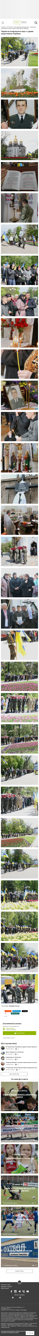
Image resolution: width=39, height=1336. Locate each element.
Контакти (22, 1294)
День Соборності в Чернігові (15, 1052)
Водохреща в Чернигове (13, 1057)
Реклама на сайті (5, 1284)
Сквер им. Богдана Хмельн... (10, 1171)
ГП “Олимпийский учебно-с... (10, 1203)
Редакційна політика (13, 1332)
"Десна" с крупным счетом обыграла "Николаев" (19, 1251)
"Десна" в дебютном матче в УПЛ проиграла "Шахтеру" (19, 1189)
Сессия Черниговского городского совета (19, 1095)
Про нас (17, 1294)
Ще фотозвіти (19, 1271)
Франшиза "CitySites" (6, 1286)
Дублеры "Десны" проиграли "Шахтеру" (19, 1220)
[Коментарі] (6, 1016)
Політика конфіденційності (8, 1331)
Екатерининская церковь (12, 1023)
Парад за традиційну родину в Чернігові (19, 1127)
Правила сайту (20, 1331)
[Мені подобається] (4, 1016)
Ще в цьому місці (14, 1074)
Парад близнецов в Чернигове (19, 1158)
